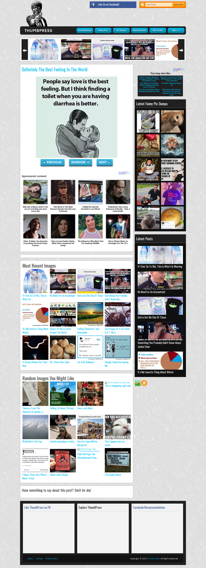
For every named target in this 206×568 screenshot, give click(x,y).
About (30, 559)
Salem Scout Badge (59, 474)
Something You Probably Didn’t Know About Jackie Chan (159, 345)
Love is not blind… (85, 408)
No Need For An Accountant (62, 295)
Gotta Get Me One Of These (90, 295)
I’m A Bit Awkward (85, 362)
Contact (39, 559)
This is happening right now (118, 386)
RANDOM (78, 162)
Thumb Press (153, 559)
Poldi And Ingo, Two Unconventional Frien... (87, 455)
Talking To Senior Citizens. (62, 408)
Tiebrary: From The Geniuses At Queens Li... (33, 410)
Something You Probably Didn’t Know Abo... (116, 297)
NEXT (103, 162)
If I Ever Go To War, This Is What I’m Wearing (160, 266)
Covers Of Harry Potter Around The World (60, 330)
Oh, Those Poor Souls (60, 362)
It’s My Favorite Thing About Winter (156, 372)
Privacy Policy (52, 559)
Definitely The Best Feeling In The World (54, 69)
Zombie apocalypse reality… (62, 441)
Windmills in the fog (32, 441)
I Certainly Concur (113, 474)
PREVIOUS (54, 162)
